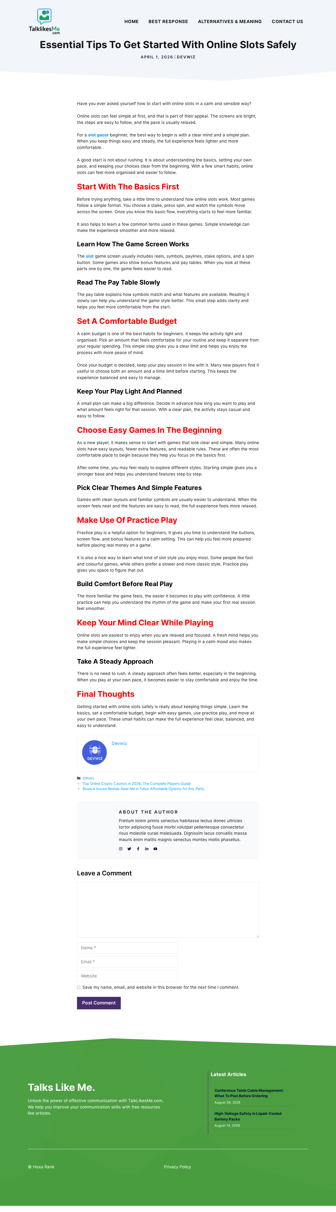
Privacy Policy (177, 1166)
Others (88, 778)
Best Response (168, 21)
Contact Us (287, 21)
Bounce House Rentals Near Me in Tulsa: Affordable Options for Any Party (143, 789)
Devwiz (186, 56)
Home (131, 21)
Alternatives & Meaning (230, 21)
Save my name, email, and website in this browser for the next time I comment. (160, 987)
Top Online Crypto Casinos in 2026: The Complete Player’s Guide (136, 783)
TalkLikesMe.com (145, 1100)
